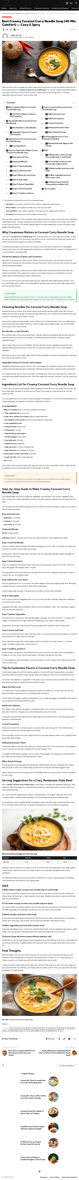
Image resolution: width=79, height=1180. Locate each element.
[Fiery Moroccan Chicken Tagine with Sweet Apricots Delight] (53, 1128)
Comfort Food (7, 17)
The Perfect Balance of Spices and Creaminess (23, 115)
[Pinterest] (39, 1171)
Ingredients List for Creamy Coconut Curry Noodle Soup (21, 140)
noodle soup (60, 1028)
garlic (27, 575)
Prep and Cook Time (20, 157)
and (11, 1028)
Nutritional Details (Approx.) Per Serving (59, 144)
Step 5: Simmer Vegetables (23, 184)
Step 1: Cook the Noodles (22, 166)
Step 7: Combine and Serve (23, 193)
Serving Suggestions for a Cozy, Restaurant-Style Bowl (55, 138)
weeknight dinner (52, 1030)
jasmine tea (64, 805)
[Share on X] (7, 29)
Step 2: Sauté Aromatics (22, 171)
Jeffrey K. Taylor (16, 35)
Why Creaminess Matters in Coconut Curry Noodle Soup (21, 108)
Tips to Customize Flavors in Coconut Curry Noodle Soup (57, 108)
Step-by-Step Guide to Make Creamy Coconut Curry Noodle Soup (22, 151)
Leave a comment (67, 1065)
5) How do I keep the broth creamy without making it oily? (57, 183)
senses (5, 1030)
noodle (68, 348)
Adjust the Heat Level (56, 114)
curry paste (36, 399)
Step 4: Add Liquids (20, 180)
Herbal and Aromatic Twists (58, 128)
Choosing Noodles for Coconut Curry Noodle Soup (21, 122)
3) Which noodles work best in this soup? (59, 169)
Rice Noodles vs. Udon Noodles (24, 128)
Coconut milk (26, 1028)
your (61, 1030)
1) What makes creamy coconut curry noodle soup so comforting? (58, 156)
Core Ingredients (19, 146)
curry (53, 273)
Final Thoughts (49, 189)
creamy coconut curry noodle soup (21, 1019)
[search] (67, 3)
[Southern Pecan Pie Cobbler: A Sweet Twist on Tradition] (53, 1112)
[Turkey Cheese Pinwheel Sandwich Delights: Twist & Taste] (53, 1158)
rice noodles (70, 1028)
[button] (10, 29)
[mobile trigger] (75, 3)
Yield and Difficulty (20, 162)
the (27, 1030)
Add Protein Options (56, 119)
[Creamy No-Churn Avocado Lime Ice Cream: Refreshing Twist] (53, 1081)
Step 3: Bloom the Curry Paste (24, 175)
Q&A (46, 150)
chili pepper (53, 698)
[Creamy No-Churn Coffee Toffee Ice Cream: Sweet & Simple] (53, 1097)
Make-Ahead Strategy (57, 132)
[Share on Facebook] (3, 29)
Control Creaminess (55, 123)
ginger (47, 754)
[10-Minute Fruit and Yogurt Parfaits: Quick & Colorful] (53, 1143)
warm (43, 1030)
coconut (61, 878)
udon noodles (35, 1030)
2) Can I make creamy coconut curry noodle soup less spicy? (58, 163)
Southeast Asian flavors (16, 1030)
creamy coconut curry (38, 1028)
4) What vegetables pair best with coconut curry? (58, 176)
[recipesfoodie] (6, 3)
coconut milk (22, 252)
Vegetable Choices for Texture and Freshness (23, 133)
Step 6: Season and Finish (22, 189)
